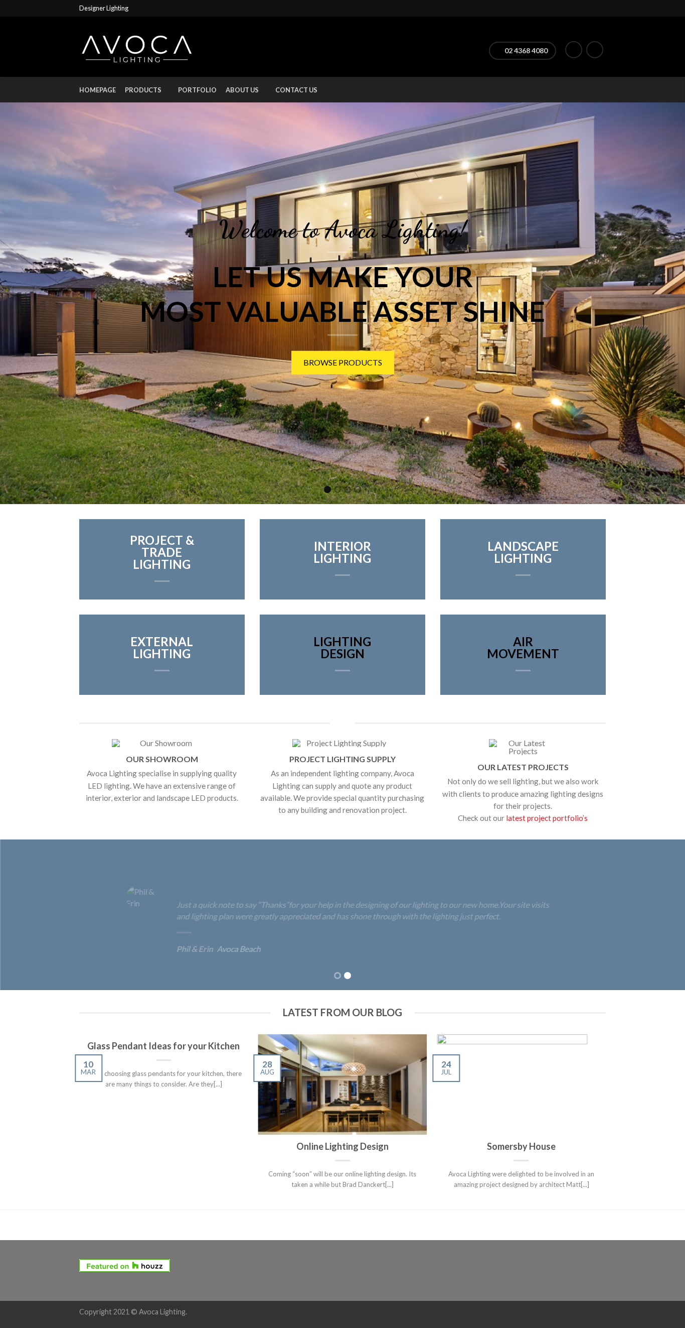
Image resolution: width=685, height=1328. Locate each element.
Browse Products (243, 366)
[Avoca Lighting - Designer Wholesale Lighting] (137, 46)
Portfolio (197, 90)
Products (143, 90)
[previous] (79, 1122)
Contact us (296, 90)
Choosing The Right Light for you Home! (403, 366)
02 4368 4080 (525, 50)
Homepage (97, 90)
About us (242, 90)
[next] (605, 1122)
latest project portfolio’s (547, 817)
